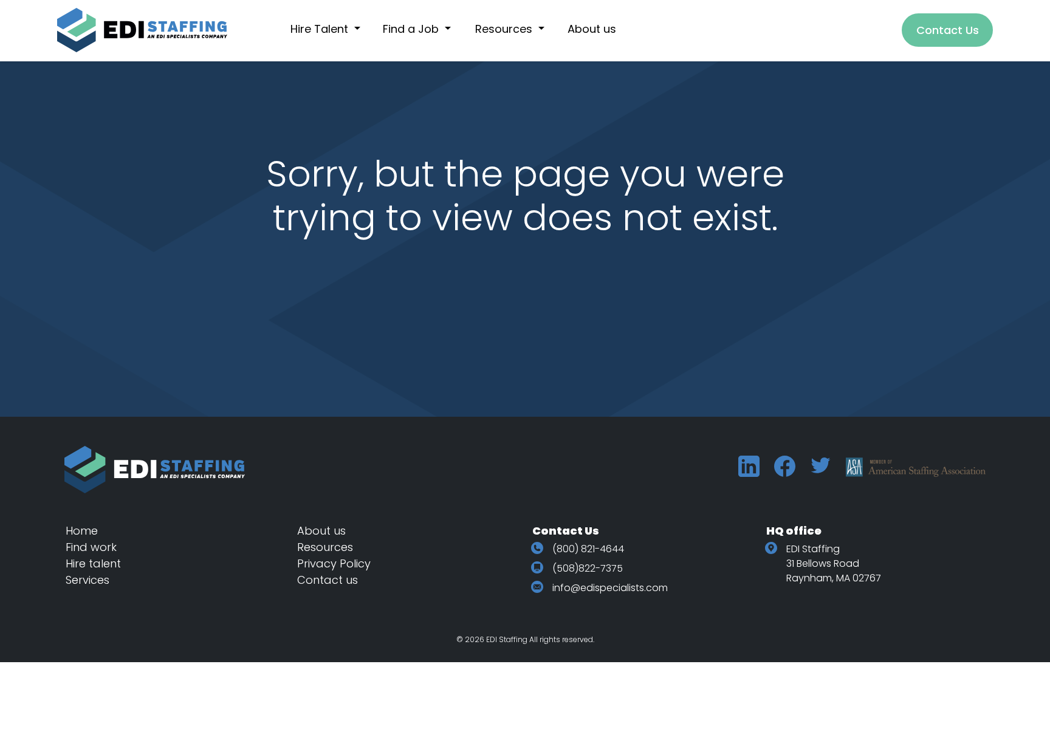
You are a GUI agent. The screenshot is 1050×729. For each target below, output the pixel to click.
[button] (332, 29)
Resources (325, 547)
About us (321, 530)
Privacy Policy (334, 563)
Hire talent (93, 563)
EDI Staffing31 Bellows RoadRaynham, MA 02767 (833, 563)
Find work (91, 547)
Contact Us (947, 30)
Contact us (327, 579)
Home (82, 530)
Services (87, 579)
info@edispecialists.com (610, 588)
